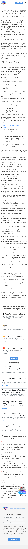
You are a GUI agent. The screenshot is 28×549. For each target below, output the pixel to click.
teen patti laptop (20, 517)
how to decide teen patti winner (8, 522)
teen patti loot (19, 520)
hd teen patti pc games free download (20, 522)
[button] (25, 3)
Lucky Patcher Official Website (11, 125)
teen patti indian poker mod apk (10, 520)
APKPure (5, 127)
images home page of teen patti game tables (9, 517)
